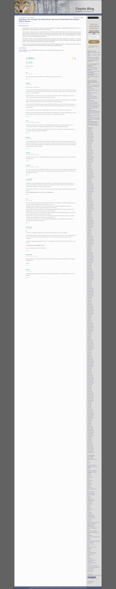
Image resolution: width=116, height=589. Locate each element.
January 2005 (90, 446)
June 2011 (89, 335)
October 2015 (90, 259)
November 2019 (91, 188)
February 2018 (90, 219)
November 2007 (91, 397)
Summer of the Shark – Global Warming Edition (93, 72)
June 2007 (90, 404)
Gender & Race (91, 499)
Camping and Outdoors (92, 470)
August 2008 (90, 384)
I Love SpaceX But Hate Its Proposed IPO (93, 61)
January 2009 (90, 377)
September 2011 (91, 330)
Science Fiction (50, 50)
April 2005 (89, 442)
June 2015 (90, 265)
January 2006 (90, 429)
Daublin (32, 122)
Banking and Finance (92, 465)
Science (45, 50)
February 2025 (90, 150)
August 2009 (90, 366)
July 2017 (89, 229)
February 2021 (90, 171)
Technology (90, 558)
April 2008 (89, 390)
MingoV (32, 154)
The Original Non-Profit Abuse (93, 58)
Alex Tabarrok (24, 50)
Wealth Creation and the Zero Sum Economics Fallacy (93, 122)
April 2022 (89, 155)
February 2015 (90, 271)
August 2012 (90, 314)
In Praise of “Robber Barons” (93, 106)
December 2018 (91, 204)
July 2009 (89, 368)
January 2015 (90, 272)
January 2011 (90, 342)
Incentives (90, 513)
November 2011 (91, 327)
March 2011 (90, 339)
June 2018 (90, 213)
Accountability (90, 457)
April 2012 (89, 320)
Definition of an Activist (92, 96)
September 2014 (91, 278)
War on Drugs (90, 571)
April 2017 (89, 233)
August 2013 (90, 297)
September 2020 (91, 176)
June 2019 (90, 195)
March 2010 (90, 356)
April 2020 (89, 181)
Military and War (91, 525)
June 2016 (90, 247)
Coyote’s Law (90, 95)
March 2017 (90, 234)
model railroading (91, 526)
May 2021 (89, 166)
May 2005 (89, 440)
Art (88, 463)
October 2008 (90, 381)
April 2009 (89, 372)
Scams (89, 549)
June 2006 (90, 422)
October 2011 (90, 329)
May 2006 (89, 423)
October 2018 (90, 207)
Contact (56, 14)
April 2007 (89, 407)
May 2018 (89, 214)
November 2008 (91, 379)
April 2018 (89, 216)
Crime (89, 478)
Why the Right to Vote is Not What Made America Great (93, 125)
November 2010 (91, 345)
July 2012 (89, 316)
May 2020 (89, 179)
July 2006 (89, 420)
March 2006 (90, 426)
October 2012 (90, 311)
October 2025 (90, 139)
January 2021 (90, 172)
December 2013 (91, 291)
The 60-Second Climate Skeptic (94, 117)
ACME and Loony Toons (92, 459)
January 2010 (90, 359)
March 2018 (90, 217)
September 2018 (91, 208)
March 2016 (90, 252)
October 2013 (90, 294)
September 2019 (91, 191)
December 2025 (91, 136)
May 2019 (89, 197)
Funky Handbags (91, 100)
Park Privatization (39, 14)
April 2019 (89, 198)
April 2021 (89, 168)
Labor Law (89, 520)
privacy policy (91, 46)
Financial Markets (91, 493)
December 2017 (91, 221)
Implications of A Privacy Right (93, 104)
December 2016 (91, 239)
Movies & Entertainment (92, 528)
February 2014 (90, 288)
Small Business (91, 554)
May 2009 (89, 371)
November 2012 (91, 310)
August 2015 (90, 262)
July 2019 (89, 194)
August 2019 (90, 192)
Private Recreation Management (94, 541)
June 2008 (90, 387)
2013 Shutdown (91, 456)
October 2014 (90, 276)
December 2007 (91, 395)
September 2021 (91, 160)
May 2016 (89, 249)
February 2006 (90, 427)
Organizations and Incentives (93, 532)
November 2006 (91, 414)
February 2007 (90, 410)
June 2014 (90, 282)
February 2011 (90, 340)
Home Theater (90, 509)
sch (31, 256)
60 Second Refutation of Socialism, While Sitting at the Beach (93, 82)
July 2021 (89, 163)
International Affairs (91, 516)
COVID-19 (89, 475)
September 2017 (91, 226)
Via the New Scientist (23, 25)
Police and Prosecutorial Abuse (94, 536)
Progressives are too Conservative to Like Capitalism (94, 111)
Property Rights (91, 542)
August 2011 (90, 332)
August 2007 (90, 401)
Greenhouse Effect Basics (93, 67)
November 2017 (91, 223)
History (89, 506)
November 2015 (91, 258)
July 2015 (89, 263)
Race (89, 545)
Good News (90, 501)
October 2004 (90, 451)
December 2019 (91, 187)
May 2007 (89, 406)
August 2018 (90, 210)
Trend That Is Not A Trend (93, 565)
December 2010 (91, 343)
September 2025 (91, 140)
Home (20, 14)
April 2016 (89, 250)
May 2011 (89, 336)
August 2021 (90, 162)
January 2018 (90, 220)
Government (90, 503)
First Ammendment (91, 494)
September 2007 (91, 400)
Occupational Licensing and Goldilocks (27, 17)
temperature (57, 50)
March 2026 (90, 131)
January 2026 (90, 134)
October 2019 (90, 189)
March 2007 (90, 408)
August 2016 (90, 245)
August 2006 (90, 419)
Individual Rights (91, 515)
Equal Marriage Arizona (92, 488)
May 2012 (89, 319)
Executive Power (91, 491)
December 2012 (91, 308)
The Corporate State (91, 560)
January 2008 (90, 394)
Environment (90, 487)
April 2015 (89, 268)
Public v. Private (91, 544)
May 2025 (89, 146)
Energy (89, 486)
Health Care (90, 504)
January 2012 (90, 324)
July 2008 (89, 385)
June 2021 (90, 165)
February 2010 (90, 358)
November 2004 (91, 449)
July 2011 (89, 333)
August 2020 (90, 178)
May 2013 (89, 301)
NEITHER (34, 50)
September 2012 (91, 313)
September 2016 (91, 243)
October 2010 (90, 346)
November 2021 (91, 158)
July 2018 (89, 211)
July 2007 (89, 403)
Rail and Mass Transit (92, 546)
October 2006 (90, 416)
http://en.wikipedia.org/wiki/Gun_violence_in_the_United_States (40, 192)
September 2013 (91, 295)
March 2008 (90, 391)
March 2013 (90, 304)
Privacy (89, 539)
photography (90, 535)
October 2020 (90, 175)
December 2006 (91, 413)
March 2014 (90, 287)
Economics (90, 483)
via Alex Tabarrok (23, 47)
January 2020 (90, 185)
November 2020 (91, 174)
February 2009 (90, 375)
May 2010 (89, 353)
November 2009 (91, 362)
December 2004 (91, 448)
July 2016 (89, 246)
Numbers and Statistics (92, 531)
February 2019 (90, 201)
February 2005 (90, 445)
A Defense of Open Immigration (94, 85)
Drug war (89, 481)
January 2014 (90, 290)
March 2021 (90, 169)
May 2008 (89, 388)
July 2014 (89, 281)
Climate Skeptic (26, 14)
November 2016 (91, 240)
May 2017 (89, 232)
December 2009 (91, 361)
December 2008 (91, 378)
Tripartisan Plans (91, 568)
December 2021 (91, 156)
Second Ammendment (92, 552)
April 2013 (89, 303)
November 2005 (91, 432)
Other (89, 533)
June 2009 (90, 369)
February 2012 (90, 323)
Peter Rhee (71, 34)
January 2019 (90, 203)
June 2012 (90, 317)
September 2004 (91, 452)
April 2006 (89, 424)
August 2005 (90, 436)
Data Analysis (90, 480)
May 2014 (89, 284)
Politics (89, 538)
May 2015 (89, 266)
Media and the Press (92, 523)
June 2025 (90, 144)
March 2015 (90, 269)
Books (89, 469)
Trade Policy (90, 561)
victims (62, 50)
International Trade (91, 517)
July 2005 (89, 437)
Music (89, 529)
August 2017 (90, 227)
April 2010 (89, 355)
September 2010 (91, 348)
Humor (89, 510)
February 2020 (90, 184)
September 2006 (91, 417)
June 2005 (90, 439)
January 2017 (90, 237)
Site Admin (90, 582)
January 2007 (90, 411)
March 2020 (90, 182)
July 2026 (89, 129)
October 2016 (90, 242)
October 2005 (90, 433)
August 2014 (90, 279)
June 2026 (90, 130)
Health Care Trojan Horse (92, 102)
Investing (89, 519)
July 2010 (89, 350)
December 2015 (91, 256)
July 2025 (89, 143)
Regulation (90, 548)
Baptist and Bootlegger (78, 17)
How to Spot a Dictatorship (93, 103)
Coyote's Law (90, 477)
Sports (89, 555)
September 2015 (91, 261)
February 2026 (90, 133)
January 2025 (90, 152)
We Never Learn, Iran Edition (93, 57)
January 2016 (90, 255)
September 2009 (91, 365)
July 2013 (89, 298)
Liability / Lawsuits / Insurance (93, 522)
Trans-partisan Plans (92, 562)
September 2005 (91, 435)
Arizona (29, 50)
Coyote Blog (84, 8)
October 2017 (90, 224)
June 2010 (90, 352)
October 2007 (90, 398)
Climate (89, 474)
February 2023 (90, 153)
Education (89, 484)
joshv (32, 166)
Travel (89, 564)
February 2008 (90, 393)
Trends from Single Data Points (94, 567)
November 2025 (91, 137)
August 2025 (90, 142)
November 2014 (91, 275)
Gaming (89, 496)
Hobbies (89, 507)
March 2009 (90, 374)
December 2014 (91, 274)
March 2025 (90, 149)
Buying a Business (91, 88)
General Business (91, 500)
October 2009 (90, 364)
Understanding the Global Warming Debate (92, 75)
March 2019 (90, 200)
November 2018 (91, 205)
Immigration (90, 512)
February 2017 (90, 236)
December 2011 (91, 326)
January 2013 (90, 307)
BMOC (32, 14)
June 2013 (90, 300)
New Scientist (40, 50)
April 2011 (89, 337)
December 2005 (91, 430)
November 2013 (91, 292)
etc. (88, 490)
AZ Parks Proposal (48, 14)
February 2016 (90, 253)
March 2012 (90, 321)
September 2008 (91, 382)
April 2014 (89, 285)
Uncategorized (90, 570)
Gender (89, 497)
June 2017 (90, 230)
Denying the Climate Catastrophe (91, 66)
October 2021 (90, 159)
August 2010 (90, 349)
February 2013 (90, 305)
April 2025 (89, 147)
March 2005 (90, 443)
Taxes (89, 557)
